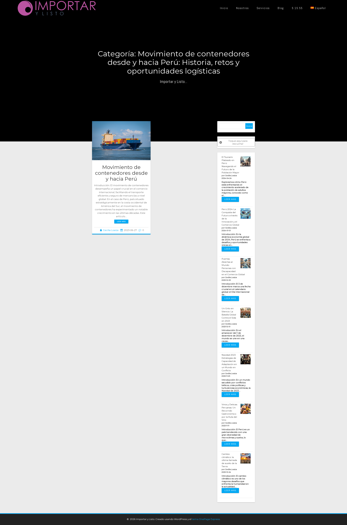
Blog (280, 8)
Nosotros (242, 8)
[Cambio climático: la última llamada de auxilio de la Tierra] (245, 458)
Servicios (263, 8)
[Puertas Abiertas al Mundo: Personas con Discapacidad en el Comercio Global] (245, 263)
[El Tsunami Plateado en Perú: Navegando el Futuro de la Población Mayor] (245, 161)
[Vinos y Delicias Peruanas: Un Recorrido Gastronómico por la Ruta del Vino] (245, 409)
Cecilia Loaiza (110, 230)
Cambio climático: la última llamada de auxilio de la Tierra (229, 460)
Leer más (121, 221)
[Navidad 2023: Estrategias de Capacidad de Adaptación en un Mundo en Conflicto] (245, 359)
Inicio (224, 8)
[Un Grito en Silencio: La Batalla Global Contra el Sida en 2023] (245, 313)
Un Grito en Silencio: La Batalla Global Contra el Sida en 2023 (229, 314)
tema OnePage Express (206, 519)
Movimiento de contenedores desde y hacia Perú (121, 173)
